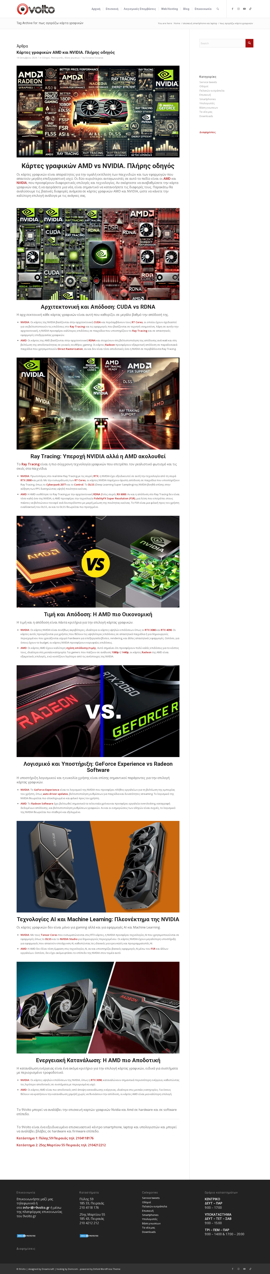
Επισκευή (205, 95)
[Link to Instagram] (239, 9)
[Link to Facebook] (233, 9)
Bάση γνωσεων (72, 57)
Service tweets (208, 82)
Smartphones (207, 99)
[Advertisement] (226, 193)
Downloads (206, 116)
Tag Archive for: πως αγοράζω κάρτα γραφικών (50, 23)
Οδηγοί (46, 57)
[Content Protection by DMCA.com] (26, 1237)
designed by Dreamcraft (41, 1268)
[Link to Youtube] (244, 9)
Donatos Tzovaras (94, 57)
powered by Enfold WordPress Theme (100, 1268)
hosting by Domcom (67, 1268)
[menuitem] (96, 9)
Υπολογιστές (57, 57)
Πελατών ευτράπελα (211, 90)
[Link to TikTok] (250, 9)
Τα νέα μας (205, 112)
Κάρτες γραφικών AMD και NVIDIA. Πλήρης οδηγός (66, 52)
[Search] (217, 9)
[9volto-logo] (36, 9)
